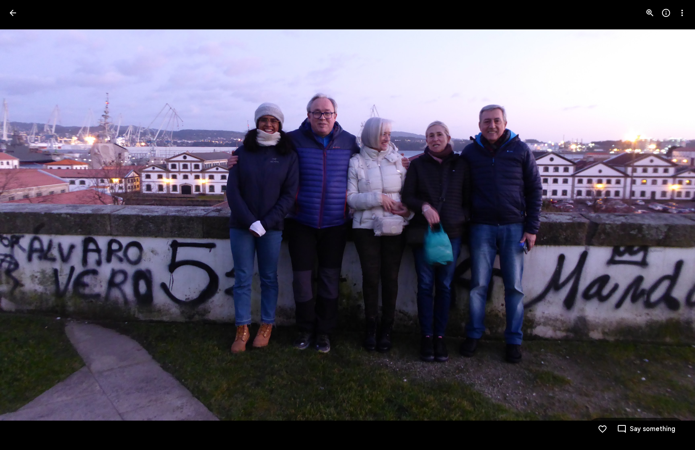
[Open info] (666, 13)
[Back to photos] (13, 13)
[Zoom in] (650, 13)
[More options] (682, 13)
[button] (22, 225)
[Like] (602, 429)
